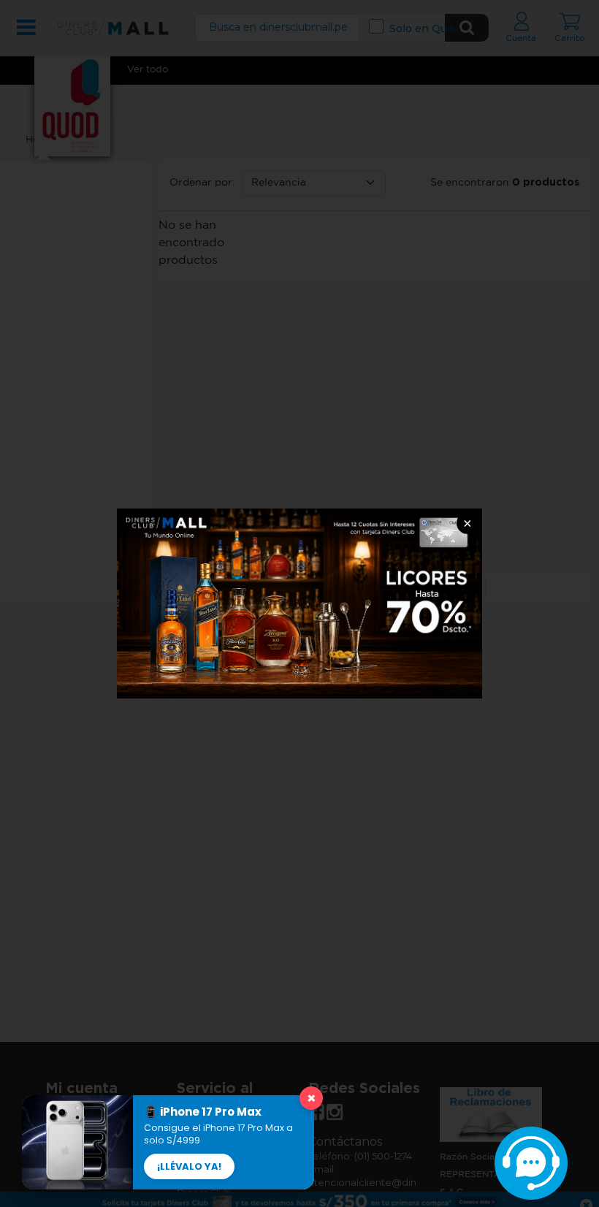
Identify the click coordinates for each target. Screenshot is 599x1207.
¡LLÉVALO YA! (189, 1166)
